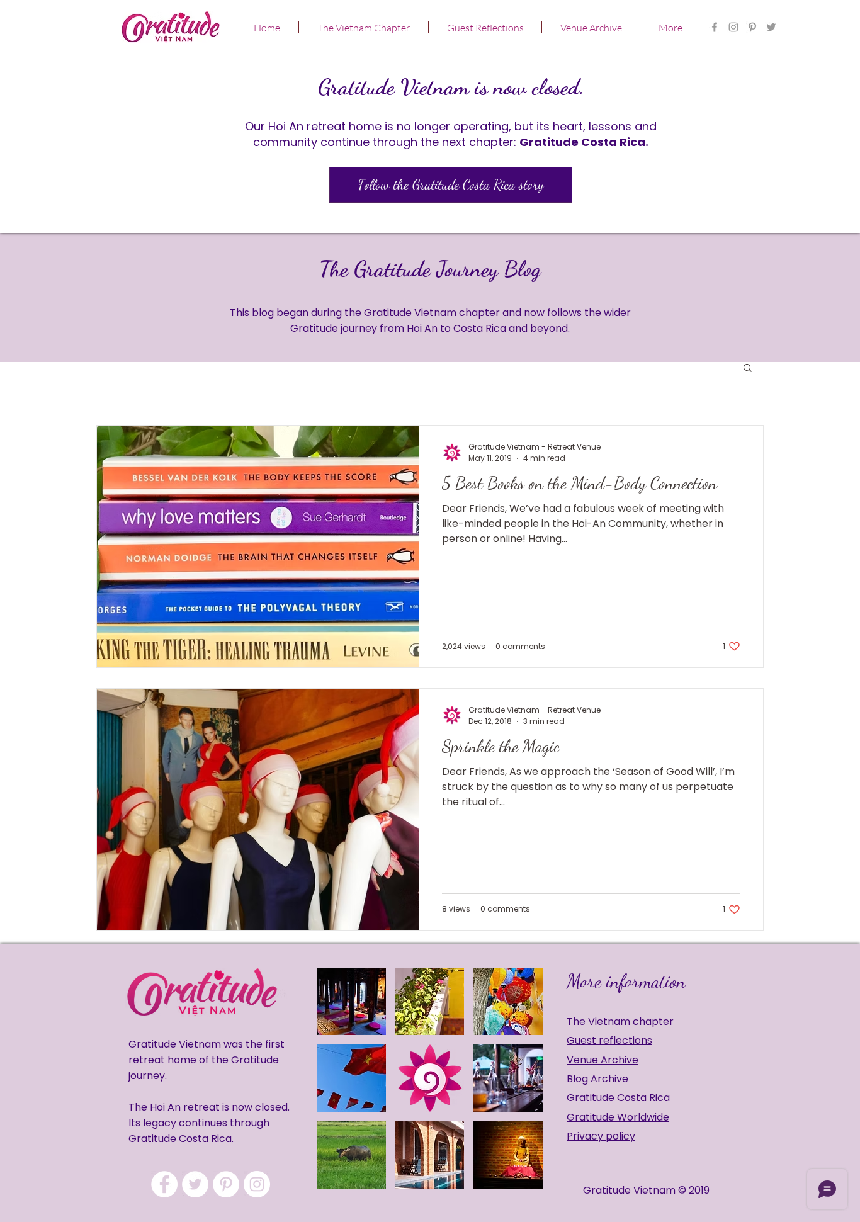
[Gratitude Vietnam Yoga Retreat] (752, 27)
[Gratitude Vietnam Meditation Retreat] (771, 27)
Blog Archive (597, 1079)
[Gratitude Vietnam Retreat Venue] (195, 1184)
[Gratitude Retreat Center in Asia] (733, 27)
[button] (363, 27)
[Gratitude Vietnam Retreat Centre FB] (714, 27)
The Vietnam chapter (620, 1021)
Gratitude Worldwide (618, 1117)
